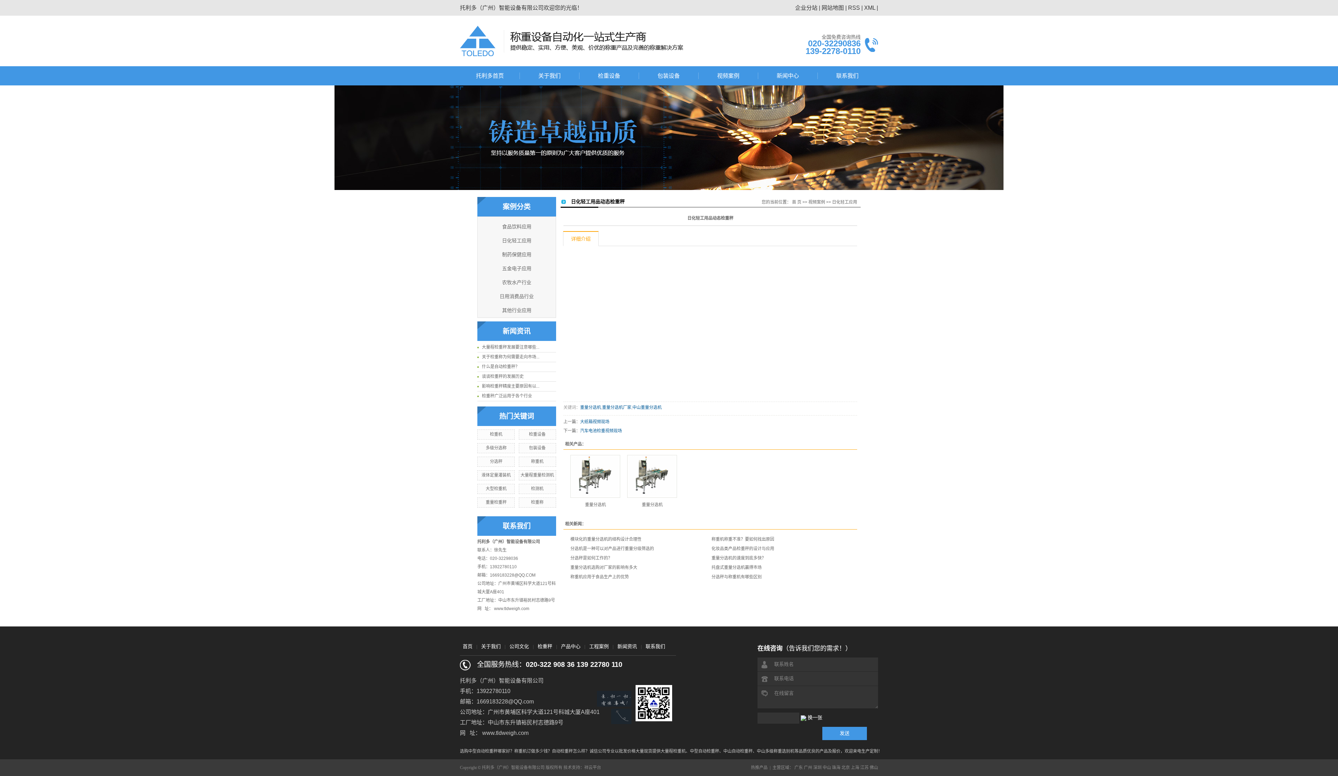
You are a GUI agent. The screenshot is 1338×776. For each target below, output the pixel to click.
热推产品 (759, 767)
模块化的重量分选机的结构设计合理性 (605, 539)
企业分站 (806, 8)
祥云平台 (592, 767)
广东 (798, 767)
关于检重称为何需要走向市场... (510, 357)
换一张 (815, 717)
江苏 (864, 767)
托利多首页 (490, 76)
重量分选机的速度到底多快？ (739, 558)
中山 (827, 767)
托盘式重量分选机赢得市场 (737, 567)
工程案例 (599, 646)
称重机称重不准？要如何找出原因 (743, 539)
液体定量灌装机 (496, 475)
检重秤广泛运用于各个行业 (507, 396)
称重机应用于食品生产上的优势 (599, 577)
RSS (854, 8)
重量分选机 (590, 407)
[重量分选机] (595, 476)
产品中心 (570, 646)
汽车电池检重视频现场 (601, 430)
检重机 (496, 434)
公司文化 (519, 646)
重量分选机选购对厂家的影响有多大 (603, 567)
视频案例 (728, 76)
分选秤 (496, 461)
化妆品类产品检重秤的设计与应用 (743, 548)
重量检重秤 (496, 502)
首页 (467, 646)
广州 (808, 767)
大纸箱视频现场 (594, 421)
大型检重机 (496, 488)
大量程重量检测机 (537, 475)
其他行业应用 (516, 310)
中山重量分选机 (647, 407)
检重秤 (545, 646)
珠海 (836, 767)
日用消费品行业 (517, 296)
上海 (855, 767)
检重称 (537, 502)
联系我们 (847, 76)
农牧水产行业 (516, 282)
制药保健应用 (516, 254)
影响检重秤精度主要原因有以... (510, 386)
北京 (845, 767)
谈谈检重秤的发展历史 (503, 376)
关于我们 (549, 76)
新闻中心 (788, 76)
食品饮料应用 (516, 226)
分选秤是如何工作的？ (591, 558)
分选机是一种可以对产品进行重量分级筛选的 (612, 548)
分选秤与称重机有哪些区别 (737, 577)
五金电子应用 (516, 268)
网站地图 (833, 8)
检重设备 (609, 76)
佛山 (874, 767)
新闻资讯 (627, 646)
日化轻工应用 (516, 240)
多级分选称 (496, 448)
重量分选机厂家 (616, 407)
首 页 (796, 202)
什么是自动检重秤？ (501, 366)
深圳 (817, 767)
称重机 (537, 461)
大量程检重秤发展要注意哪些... (510, 347)
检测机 (537, 488)
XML (869, 8)
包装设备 (669, 76)
